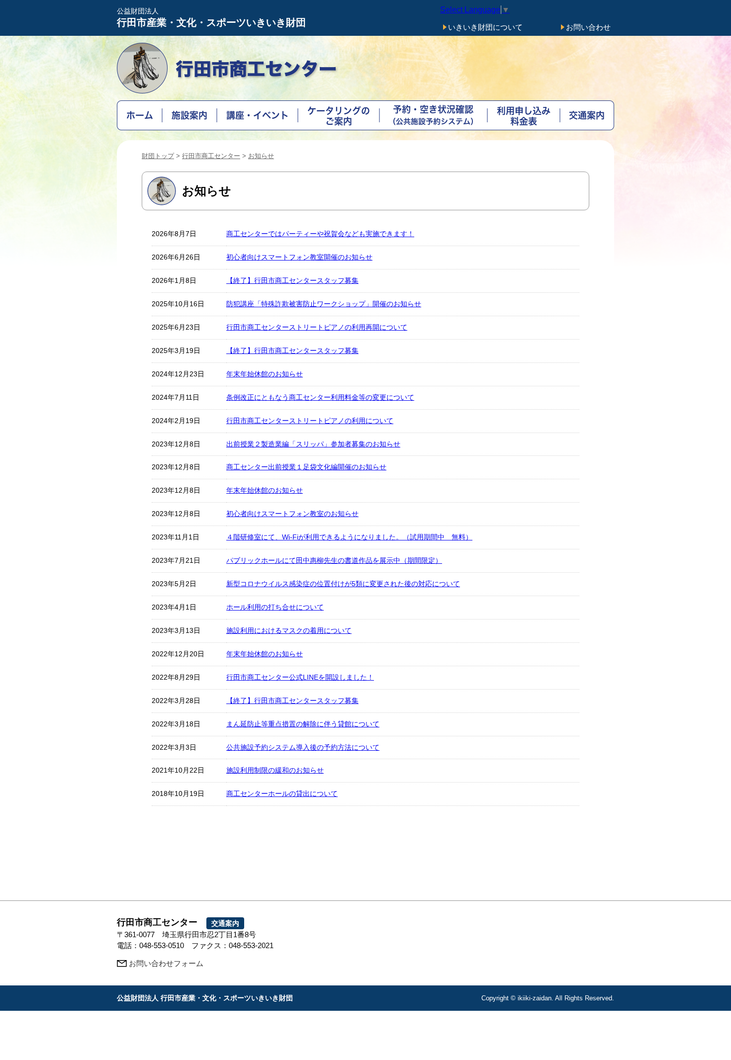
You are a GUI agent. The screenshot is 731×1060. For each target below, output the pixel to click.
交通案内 (587, 115)
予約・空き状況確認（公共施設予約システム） (433, 115)
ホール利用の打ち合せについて (275, 607)
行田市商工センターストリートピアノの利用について (309, 421)
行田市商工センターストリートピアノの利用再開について (316, 327)
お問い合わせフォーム (166, 963)
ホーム (140, 115)
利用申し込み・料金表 (523, 115)
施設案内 (190, 115)
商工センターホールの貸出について (282, 793)
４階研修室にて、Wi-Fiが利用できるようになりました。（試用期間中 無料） (349, 537)
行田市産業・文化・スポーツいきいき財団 (211, 17)
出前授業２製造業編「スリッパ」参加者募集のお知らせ (313, 444)
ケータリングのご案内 (338, 115)
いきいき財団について (485, 27)
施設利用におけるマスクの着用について (289, 630)
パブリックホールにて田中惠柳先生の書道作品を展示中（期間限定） (334, 560)
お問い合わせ (588, 27)
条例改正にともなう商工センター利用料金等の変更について (320, 397)
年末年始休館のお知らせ (264, 374)
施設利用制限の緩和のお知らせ (275, 770)
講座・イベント (257, 115)
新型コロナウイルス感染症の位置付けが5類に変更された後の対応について (343, 584)
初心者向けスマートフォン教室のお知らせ (292, 514)
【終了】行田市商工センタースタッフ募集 (292, 280)
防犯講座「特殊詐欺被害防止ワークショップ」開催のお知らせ (323, 304)
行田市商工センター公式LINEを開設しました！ (300, 677)
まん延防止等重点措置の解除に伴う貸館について (302, 724)
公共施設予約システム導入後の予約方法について (302, 747)
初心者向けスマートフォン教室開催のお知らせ (299, 257)
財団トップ (158, 156)
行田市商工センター (211, 156)
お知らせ (261, 156)
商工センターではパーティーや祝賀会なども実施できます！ (320, 234)
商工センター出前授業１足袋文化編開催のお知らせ (306, 467)
